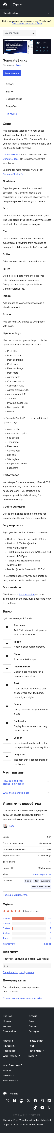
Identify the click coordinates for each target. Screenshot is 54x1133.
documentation (27, 594)
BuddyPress (11, 1080)
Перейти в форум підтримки (18, 972)
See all (47, 943)
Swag (33, 1055)
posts (47, 887)
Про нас (7, 1016)
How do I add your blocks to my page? (13, 782)
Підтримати (36, 1050)
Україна (14, 1093)
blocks (28, 881)
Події (32, 1045)
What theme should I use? (16, 793)
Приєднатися (36, 1040)
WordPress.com (12, 1065)
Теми (31, 1021)
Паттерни (34, 1031)
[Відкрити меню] (49, 4)
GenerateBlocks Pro (13, 174)
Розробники (9, 1050)
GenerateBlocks (11, 154)
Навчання (8, 1040)
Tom (18, 65)
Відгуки (10, 91)
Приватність (9, 1031)
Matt (7, 1070)
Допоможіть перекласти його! (27, 23)
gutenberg (45, 881)
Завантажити (12, 73)
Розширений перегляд (15, 894)
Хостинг (7, 1026)
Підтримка (11, 113)
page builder (37, 887)
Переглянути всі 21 (42, 874)
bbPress (9, 1075)
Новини (7, 1021)
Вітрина (33, 1016)
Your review (9, 943)
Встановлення (14, 98)
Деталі (10, 84)
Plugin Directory (10, 13)
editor (36, 881)
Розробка (11, 106)
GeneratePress (11, 158)
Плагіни (33, 1026)
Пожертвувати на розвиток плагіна (22, 998)
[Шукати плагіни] (33, 33)
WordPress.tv (11, 1055)
